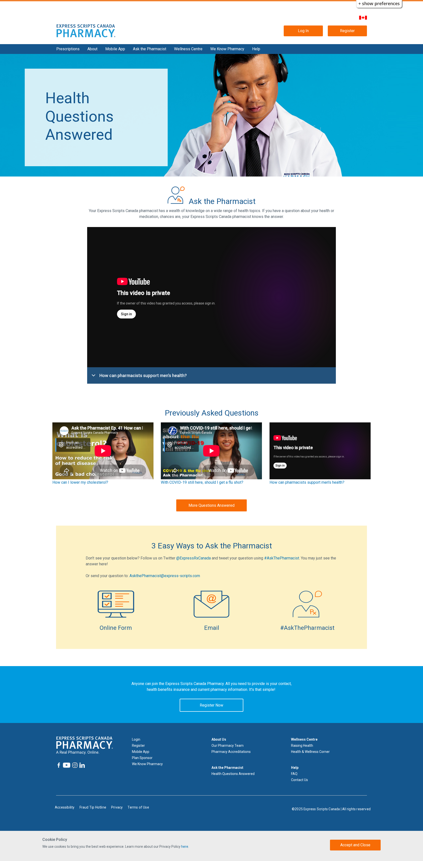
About (92, 49)
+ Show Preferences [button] (379, 3)
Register (347, 30)
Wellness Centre (188, 49)
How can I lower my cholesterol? (80, 482)
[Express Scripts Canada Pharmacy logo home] (86, 30)
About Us (219, 739)
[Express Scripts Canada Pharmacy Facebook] (58, 765)
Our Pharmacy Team (228, 745)
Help (256, 49)
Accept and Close (355, 845)
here (184, 846)
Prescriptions (68, 49)
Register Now (211, 705)
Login (136, 739)
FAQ (294, 774)
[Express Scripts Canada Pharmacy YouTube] (66, 765)
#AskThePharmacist (281, 558)
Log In (303, 30)
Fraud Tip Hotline (93, 807)
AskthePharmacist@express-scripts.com (164, 575)
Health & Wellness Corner (310, 752)
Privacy (117, 807)
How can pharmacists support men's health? (143, 375)
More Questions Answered (211, 505)
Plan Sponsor (142, 758)
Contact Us (299, 780)
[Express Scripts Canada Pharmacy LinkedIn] (81, 765)
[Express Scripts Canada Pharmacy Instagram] (74, 765)
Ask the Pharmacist (149, 49)
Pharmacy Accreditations (231, 752)
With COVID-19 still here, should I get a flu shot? (202, 482)
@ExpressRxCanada (193, 558)
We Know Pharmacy (227, 49)
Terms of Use (138, 807)
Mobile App (115, 49)
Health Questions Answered (233, 774)
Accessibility (65, 807)
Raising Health (302, 745)
